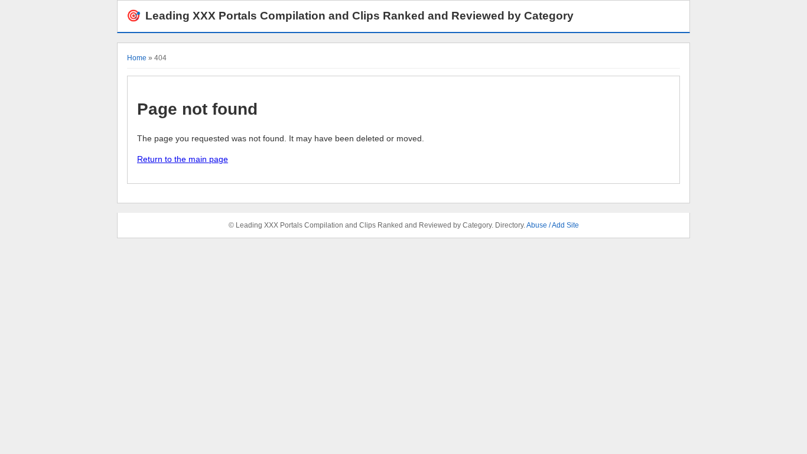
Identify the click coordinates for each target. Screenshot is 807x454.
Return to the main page (182, 159)
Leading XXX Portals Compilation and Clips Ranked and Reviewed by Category (350, 15)
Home (137, 58)
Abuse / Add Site (552, 225)
